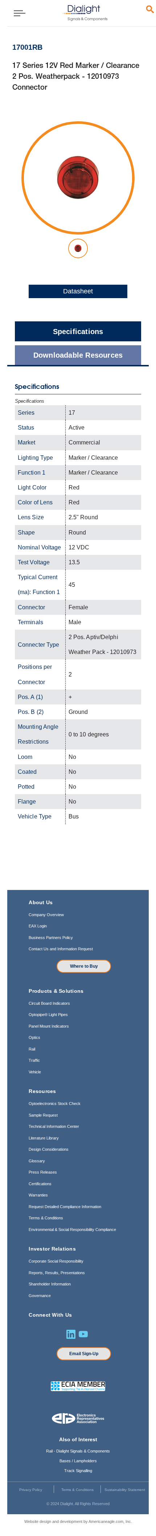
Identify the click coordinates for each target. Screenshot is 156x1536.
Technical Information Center (54, 1126)
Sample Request (43, 1115)
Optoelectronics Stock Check (55, 1103)
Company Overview (46, 915)
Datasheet (78, 291)
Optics (34, 1037)
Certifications (40, 1184)
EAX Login (38, 926)
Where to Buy (84, 966)
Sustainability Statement (124, 1490)
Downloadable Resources (78, 355)
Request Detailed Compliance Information (65, 1206)
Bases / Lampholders (78, 1461)
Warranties (38, 1195)
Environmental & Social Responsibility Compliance (72, 1229)
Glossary (37, 1161)
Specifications (78, 332)
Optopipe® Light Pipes (48, 1014)
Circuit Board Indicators (49, 1003)
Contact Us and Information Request (61, 949)
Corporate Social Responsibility (56, 1261)
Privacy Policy (30, 1490)
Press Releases (43, 1172)
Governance (40, 1295)
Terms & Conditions (46, 1218)
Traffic (34, 1060)
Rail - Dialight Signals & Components (78, 1451)
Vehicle (35, 1072)
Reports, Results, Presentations (57, 1273)
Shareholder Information (50, 1284)
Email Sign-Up (83, 1353)
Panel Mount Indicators (49, 1026)
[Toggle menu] (17, 13)
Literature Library (44, 1138)
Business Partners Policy (51, 937)
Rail (32, 1049)
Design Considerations (49, 1149)
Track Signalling (78, 1470)
